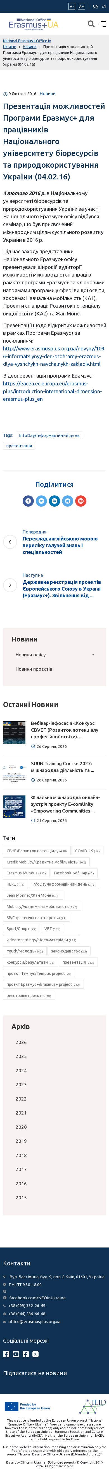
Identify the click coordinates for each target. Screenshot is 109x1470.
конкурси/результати (30, 962)
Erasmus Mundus (26, 873)
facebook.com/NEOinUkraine (37, 1297)
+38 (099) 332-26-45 (26, 1305)
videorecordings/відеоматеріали (42, 940)
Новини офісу (31, 654)
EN (104, 6)
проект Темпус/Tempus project (39, 973)
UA (95, 6)
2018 (21, 1155)
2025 (21, 1056)
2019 (21, 1141)
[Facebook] (28, 501)
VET (52, 928)
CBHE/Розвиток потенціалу (37, 851)
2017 (21, 1169)
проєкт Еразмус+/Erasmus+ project (43, 984)
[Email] (80, 501)
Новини (48, 93)
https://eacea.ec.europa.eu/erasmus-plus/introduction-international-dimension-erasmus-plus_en (52, 391)
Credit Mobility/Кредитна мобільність (46, 862)
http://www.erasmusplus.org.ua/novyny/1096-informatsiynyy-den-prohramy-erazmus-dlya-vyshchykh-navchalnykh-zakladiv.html (53, 356)
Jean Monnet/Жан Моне (33, 895)
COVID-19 (87, 851)
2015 (21, 1197)
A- (72, 6)
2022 (21, 1098)
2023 (21, 1084)
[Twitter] (41, 501)
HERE (16, 884)
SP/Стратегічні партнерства (37, 918)
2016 (21, 1183)
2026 (21, 1042)
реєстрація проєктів (29, 995)
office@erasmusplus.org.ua (34, 1321)
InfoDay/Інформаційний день (49, 435)
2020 (21, 1127)
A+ (81, 6)
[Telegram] (67, 501)
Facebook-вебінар (74, 873)
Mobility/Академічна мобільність (42, 906)
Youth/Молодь (25, 951)
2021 (21, 1112)
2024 (21, 1070)
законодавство (69, 951)
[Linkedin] (54, 501)
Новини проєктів (34, 668)
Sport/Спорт (22, 928)
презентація (19, 445)
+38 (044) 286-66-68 (26, 1313)
